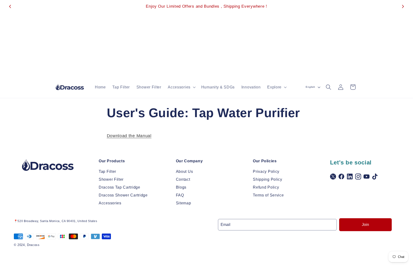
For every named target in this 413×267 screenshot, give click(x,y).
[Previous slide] (10, 6)
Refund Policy (266, 187)
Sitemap (183, 203)
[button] (181, 87)
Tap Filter (107, 171)
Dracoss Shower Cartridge (123, 195)
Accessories (110, 203)
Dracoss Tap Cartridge (119, 187)
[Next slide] (402, 6)
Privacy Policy (266, 171)
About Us (184, 171)
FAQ (180, 195)
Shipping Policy (267, 179)
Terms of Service (268, 195)
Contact (183, 179)
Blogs (181, 187)
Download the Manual (129, 135)
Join (365, 225)
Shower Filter (111, 179)
